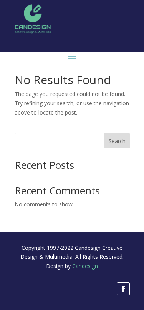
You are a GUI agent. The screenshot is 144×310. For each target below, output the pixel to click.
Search (117, 141)
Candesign (85, 266)
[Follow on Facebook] (123, 288)
